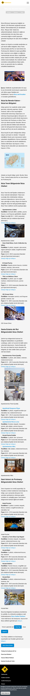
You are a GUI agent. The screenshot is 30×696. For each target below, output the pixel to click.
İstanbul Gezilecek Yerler (8, 661)
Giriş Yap (18, 627)
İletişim (3, 684)
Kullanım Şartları (5, 677)
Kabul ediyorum (5, 693)
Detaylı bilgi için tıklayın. (8, 223)
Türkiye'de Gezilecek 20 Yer (8, 651)
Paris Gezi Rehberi (6, 654)
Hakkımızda (4, 674)
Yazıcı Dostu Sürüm (8, 645)
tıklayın (20, 621)
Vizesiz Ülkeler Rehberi (7, 657)
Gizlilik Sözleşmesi (6, 680)
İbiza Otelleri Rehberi (18, 616)
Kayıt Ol (5, 631)
